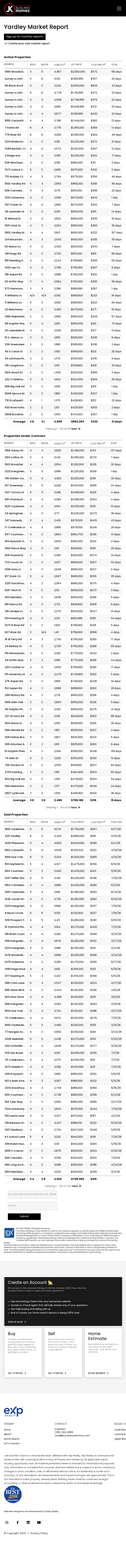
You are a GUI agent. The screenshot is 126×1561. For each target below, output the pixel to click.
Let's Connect (12, 1443)
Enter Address (96, 1373)
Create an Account (63, 1301)
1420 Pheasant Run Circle (21, 843)
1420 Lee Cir (12, 267)
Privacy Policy (39, 1533)
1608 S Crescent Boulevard (22, 1151)
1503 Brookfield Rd (17, 464)
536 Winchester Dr (17, 163)
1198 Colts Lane (14, 983)
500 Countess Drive (18, 1095)
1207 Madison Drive (17, 1130)
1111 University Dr (15, 674)
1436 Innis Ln (13, 569)
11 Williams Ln (13, 295)
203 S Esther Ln (14, 667)
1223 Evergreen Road (18, 906)
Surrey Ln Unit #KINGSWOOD (23, 79)
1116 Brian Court (15, 934)
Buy (23, 1352)
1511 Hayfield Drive (16, 864)
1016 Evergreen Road (18, 1004)
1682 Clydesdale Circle (20, 829)
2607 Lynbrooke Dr (17, 793)
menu (116, 8)
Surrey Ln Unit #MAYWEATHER (24, 93)
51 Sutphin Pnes (15, 751)
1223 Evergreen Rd (16, 471)
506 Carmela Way (17, 190)
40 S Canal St (14, 351)
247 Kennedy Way (17, 520)
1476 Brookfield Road (18, 955)
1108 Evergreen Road (18, 941)
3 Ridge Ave (12, 156)
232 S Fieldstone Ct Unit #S (23, 379)
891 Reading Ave (15, 260)
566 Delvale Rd (14, 730)
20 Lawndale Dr (15, 330)
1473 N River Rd (14, 625)
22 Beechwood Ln (16, 309)
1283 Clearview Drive (18, 892)
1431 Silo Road (14, 1053)
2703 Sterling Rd (15, 772)
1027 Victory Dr (14, 492)
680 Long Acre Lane (17, 1165)
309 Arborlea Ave (16, 744)
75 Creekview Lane (17, 1060)
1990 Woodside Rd (17, 72)
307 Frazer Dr (13, 205)
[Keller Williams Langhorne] (24, 1495)
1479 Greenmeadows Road (22, 962)
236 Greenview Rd (16, 344)
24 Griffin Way (14, 660)
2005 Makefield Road (19, 1039)
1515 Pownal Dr (14, 555)
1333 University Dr (16, 198)
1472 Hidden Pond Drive (20, 1067)
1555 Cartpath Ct (16, 121)
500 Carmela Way (17, 1158)
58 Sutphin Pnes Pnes (19, 323)
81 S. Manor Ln (14, 337)
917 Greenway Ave (17, 485)
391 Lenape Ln (14, 611)
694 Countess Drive (18, 871)
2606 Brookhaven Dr (18, 414)
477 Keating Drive (16, 976)
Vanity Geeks (51, 1511)
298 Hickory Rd (14, 695)
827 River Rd (13, 632)
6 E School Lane (15, 1137)
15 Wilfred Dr (13, 219)
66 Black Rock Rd (16, 86)
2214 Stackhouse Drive (19, 1088)
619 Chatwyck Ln (15, 499)
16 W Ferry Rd (13, 639)
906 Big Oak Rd (15, 386)
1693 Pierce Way (15, 548)
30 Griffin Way (14, 281)
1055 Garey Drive (15, 450)
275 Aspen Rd (14, 681)
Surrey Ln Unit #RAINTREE (21, 107)
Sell (63, 1352)
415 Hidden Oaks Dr (17, 478)
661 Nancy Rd (13, 604)
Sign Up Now (15, 1322)
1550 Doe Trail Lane (17, 1011)
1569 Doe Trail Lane (17, 857)
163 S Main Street (16, 1081)
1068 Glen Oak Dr (16, 702)
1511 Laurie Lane (14, 1116)
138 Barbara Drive (16, 1123)
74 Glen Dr (11, 758)
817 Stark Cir (13, 576)
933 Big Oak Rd (15, 779)
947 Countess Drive (18, 534)
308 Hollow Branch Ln (19, 737)
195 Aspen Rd (13, 274)
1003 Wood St (14, 372)
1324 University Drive (18, 1109)
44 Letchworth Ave (17, 358)
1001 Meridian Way (16, 597)
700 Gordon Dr (14, 765)
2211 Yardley (12, 836)
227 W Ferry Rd (14, 716)
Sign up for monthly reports (25, 36)
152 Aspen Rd (13, 688)
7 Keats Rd (12, 128)
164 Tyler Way (14, 1102)
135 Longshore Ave (17, 365)
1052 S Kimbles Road (18, 885)
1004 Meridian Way (17, 1172)
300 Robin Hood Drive (19, 1144)
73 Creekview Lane (17, 1018)
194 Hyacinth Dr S (16, 541)
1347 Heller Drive (15, 878)
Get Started (15, 1373)
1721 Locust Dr (14, 562)
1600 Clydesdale (15, 1025)
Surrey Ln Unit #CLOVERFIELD (23, 100)
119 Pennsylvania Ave (18, 653)
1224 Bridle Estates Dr (19, 142)
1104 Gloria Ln (13, 723)
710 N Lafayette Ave (17, 400)
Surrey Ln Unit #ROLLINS (20, 114)
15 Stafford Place (16, 927)
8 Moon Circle (14, 913)
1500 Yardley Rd (15, 184)
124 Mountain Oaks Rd (19, 239)
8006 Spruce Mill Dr (17, 393)
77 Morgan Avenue (17, 1032)
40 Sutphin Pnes (15, 709)
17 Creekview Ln (15, 527)
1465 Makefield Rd (16, 316)
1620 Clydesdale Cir (18, 506)
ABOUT (8, 1434)
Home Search (12, 1439)
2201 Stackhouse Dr (18, 583)
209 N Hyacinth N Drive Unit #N (25, 1074)
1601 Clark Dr (13, 225)
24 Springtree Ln (15, 513)
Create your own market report (29, 43)
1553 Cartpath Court (18, 850)
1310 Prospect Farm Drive (21, 920)
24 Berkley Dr (13, 646)
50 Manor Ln (13, 246)
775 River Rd (13, 135)
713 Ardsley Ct (14, 177)
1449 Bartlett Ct (15, 149)
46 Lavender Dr (14, 211)
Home (7, 1430)
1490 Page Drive (15, 969)
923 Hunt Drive (14, 997)
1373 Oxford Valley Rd (19, 170)
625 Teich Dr (13, 590)
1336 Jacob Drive (16, 899)
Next (74, 429)
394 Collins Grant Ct (18, 457)
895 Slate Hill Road (17, 990)
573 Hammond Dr (16, 289)
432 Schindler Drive (17, 1046)
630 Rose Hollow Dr (17, 407)
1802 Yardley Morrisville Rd (22, 233)
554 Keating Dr (14, 618)
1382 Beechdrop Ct (17, 786)
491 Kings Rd (13, 254)
